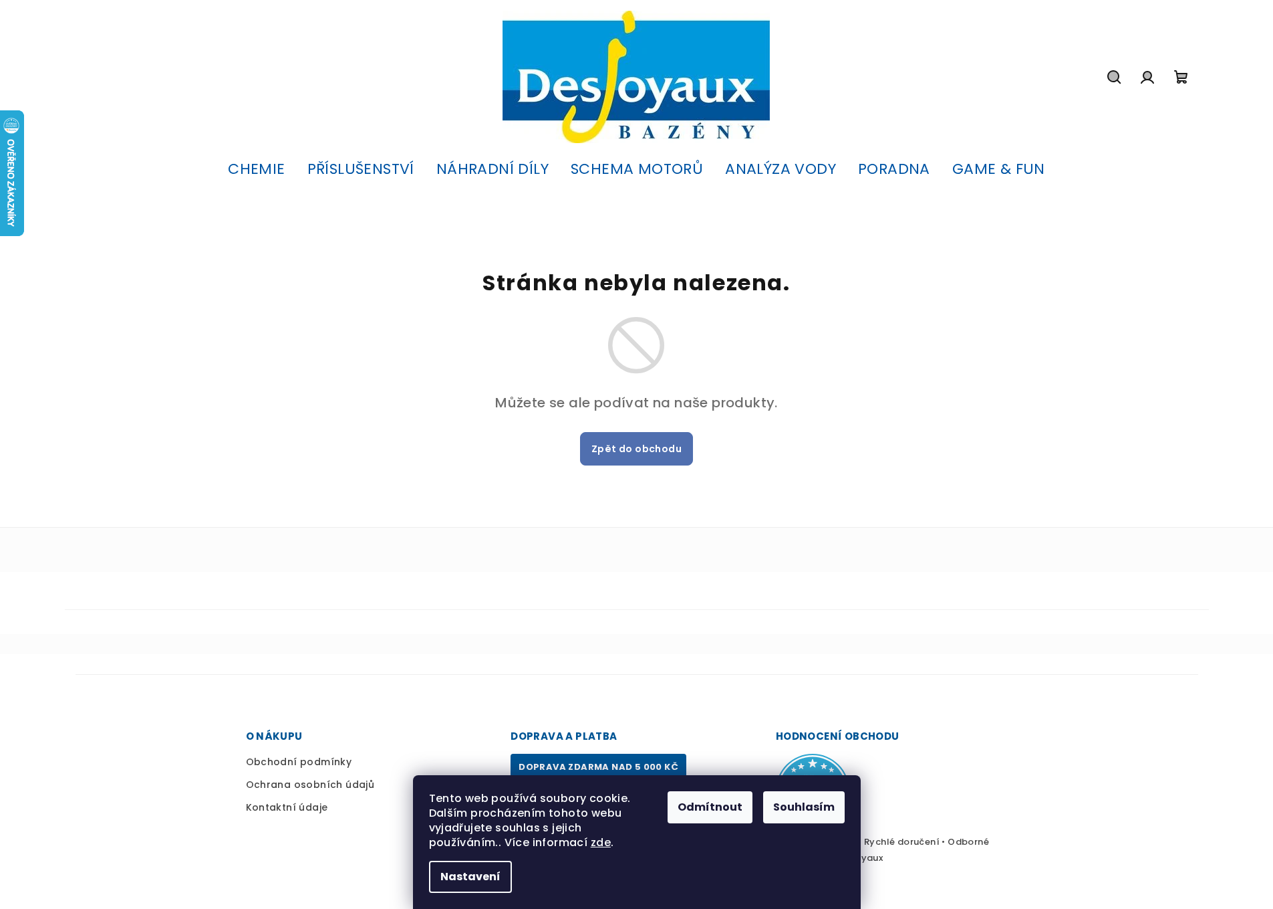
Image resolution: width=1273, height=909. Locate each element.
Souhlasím (804, 807)
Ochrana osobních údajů (310, 784)
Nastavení (470, 876)
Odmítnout (710, 807)
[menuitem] (256, 169)
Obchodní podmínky (299, 762)
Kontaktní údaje (287, 807)
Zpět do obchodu (636, 449)
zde (601, 842)
